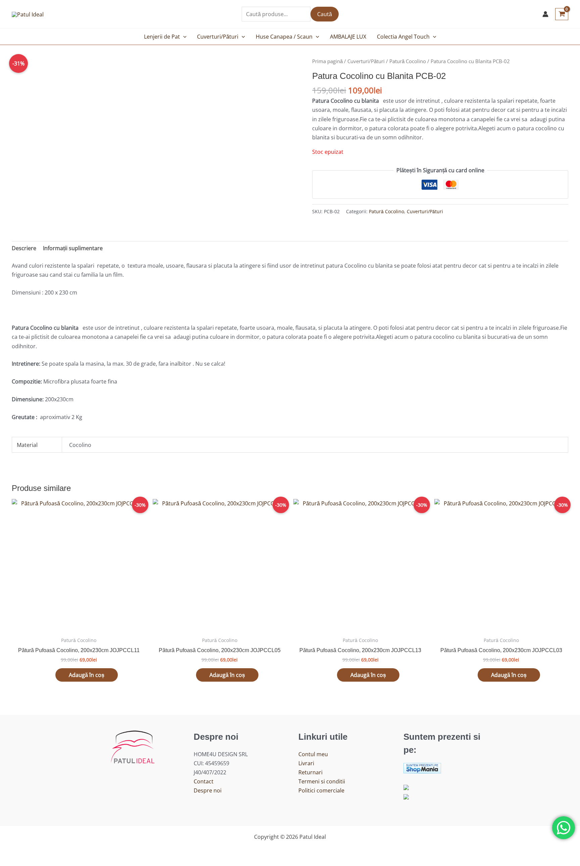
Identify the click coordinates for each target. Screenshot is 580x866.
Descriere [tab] (24, 248)
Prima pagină (327, 61)
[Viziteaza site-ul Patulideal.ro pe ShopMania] (422, 767)
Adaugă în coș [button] (86, 675)
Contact (203, 781)
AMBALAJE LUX (348, 36)
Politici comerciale (321, 790)
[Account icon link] (545, 14)
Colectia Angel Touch (403, 36)
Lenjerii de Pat (162, 36)
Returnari (310, 772)
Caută (324, 14)
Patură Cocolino (407, 61)
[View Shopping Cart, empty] (561, 14)
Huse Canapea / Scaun (284, 36)
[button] (183, 37)
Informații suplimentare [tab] (73, 248)
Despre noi (208, 790)
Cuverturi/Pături (217, 36)
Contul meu (313, 754)
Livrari (306, 763)
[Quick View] (52, 675)
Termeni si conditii (321, 781)
